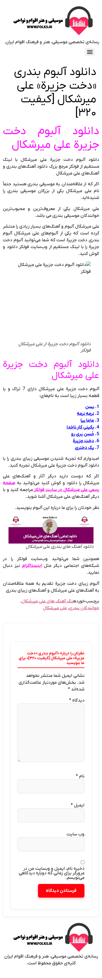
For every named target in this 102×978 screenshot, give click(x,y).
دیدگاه (76, 700)
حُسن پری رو (82, 434)
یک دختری (84, 448)
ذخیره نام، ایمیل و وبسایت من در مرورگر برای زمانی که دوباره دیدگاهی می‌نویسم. (51, 873)
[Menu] (90, 52)
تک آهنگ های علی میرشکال (47, 601)
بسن (89, 407)
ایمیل (77, 805)
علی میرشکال (55, 608)
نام (80, 776)
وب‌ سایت (75, 834)
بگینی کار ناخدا (80, 427)
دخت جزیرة (83, 441)
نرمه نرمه (85, 414)
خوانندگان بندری (84, 608)
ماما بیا (87, 420)
